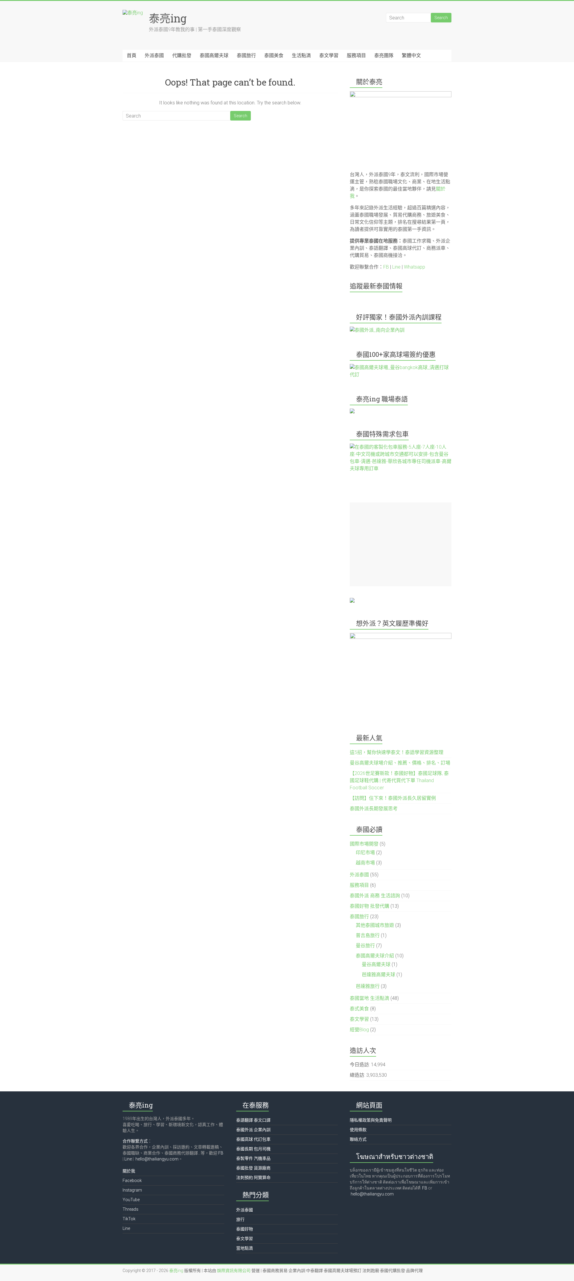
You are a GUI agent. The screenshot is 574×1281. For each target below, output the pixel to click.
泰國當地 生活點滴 (369, 998)
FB (386, 267)
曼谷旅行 (365, 945)
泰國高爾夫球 (214, 55)
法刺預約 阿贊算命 (253, 1177)
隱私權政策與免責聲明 (371, 1120)
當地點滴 (244, 1248)
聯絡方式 (358, 1139)
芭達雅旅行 (368, 986)
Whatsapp (414, 267)
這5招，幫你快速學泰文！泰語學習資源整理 (396, 752)
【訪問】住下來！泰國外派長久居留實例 (393, 798)
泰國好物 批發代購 (369, 906)
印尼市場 (365, 852)
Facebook (132, 1180)
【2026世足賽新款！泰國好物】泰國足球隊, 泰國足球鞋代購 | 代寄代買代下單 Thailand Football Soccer (399, 780)
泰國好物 (244, 1229)
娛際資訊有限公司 (234, 1270)
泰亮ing (168, 18)
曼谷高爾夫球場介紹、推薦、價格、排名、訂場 (400, 763)
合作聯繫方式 (135, 1141)
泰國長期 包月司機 (253, 1148)
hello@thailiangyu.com (156, 1159)
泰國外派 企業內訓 (253, 1129)
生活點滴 (301, 55)
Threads (130, 1209)
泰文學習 (328, 55)
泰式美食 (359, 1009)
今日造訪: (360, 1064)
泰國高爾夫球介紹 (375, 956)
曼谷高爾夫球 (376, 964)
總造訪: (358, 1075)
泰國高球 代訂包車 (253, 1139)
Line (396, 267)
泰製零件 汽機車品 (253, 1158)
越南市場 (365, 863)
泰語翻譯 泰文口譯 (253, 1120)
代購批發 (181, 55)
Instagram (132, 1190)
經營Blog (359, 1029)
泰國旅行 (246, 55)
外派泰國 (154, 55)
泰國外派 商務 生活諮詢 (375, 895)
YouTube (131, 1199)
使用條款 (358, 1129)
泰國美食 (273, 55)
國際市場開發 (364, 844)
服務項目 (356, 55)
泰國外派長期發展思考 (374, 808)
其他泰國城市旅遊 (375, 925)
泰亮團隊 (383, 55)
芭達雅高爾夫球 (378, 974)
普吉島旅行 (368, 935)
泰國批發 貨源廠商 (253, 1168)
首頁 (131, 55)
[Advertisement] (400, 544)
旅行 (240, 1219)
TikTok (129, 1218)
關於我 (129, 1171)
